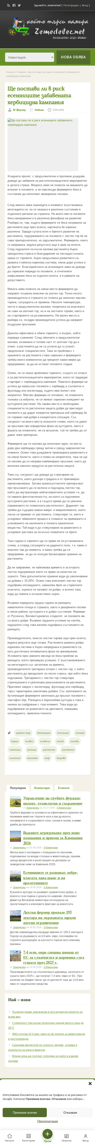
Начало (10, 72)
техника (32, 758)
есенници (63, 732)
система (15, 758)
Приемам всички (25, 1112)
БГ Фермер (19, 109)
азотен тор (23, 732)
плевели (45, 741)
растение (49, 749)
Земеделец (32, 807)
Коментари (42, 788)
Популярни (18, 788)
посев (60, 741)
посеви (74, 741)
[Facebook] (14, 5)
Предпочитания (47, 1121)
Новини (21, 72)
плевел (29, 741)
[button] (90, 1083)
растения (68, 749)
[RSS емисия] (9, 5)
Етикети (63, 788)
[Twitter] (19, 5)
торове (61, 758)
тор (47, 758)
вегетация (43, 732)
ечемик (80, 732)
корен (14, 741)
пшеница (15, 749)
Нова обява (73, 57)
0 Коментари (64, 807)
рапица (31, 749)
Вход (85, 5)
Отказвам (70, 1112)
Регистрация (70, 5)
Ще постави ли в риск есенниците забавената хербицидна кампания (39, 95)
